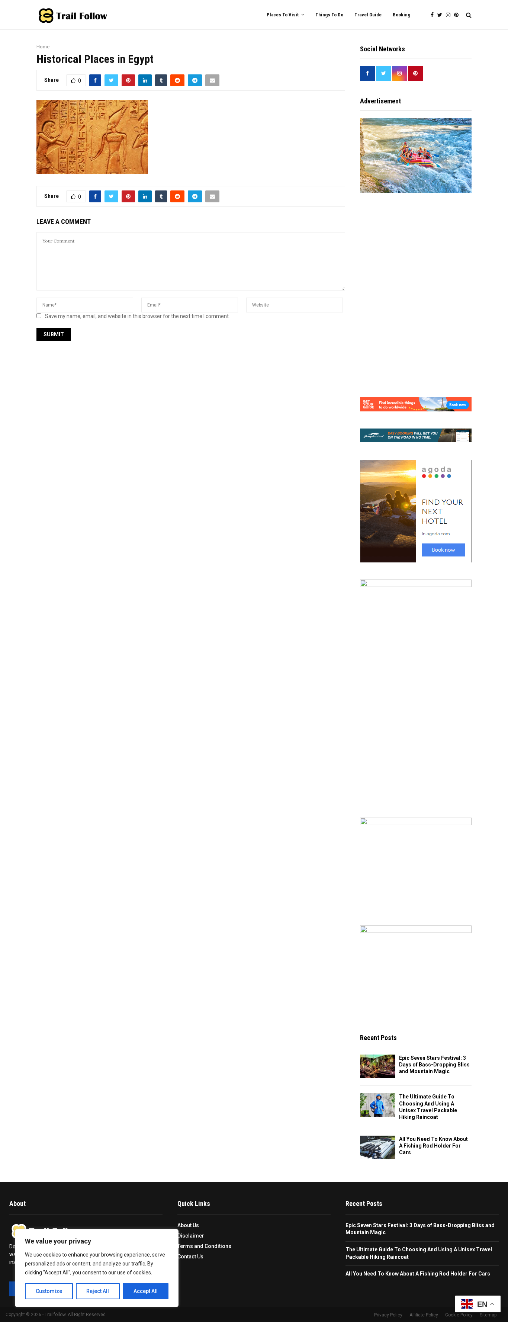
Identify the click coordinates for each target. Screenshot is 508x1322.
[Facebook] (434, 15)
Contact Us (190, 1257)
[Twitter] (441, 15)
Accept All (146, 1291)
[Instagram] (450, 15)
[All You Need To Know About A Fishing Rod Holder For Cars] (377, 1147)
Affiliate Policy (423, 1315)
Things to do (329, 14)
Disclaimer (190, 1236)
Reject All (97, 1291)
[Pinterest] (458, 15)
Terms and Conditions (204, 1246)
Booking (401, 14)
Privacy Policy (388, 1315)
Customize (49, 1291)
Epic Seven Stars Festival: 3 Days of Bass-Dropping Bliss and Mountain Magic (434, 1064)
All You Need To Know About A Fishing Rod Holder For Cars (433, 1145)
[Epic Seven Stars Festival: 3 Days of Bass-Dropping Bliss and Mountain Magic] (377, 1066)
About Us (188, 1225)
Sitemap (488, 1315)
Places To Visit (283, 14)
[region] (97, 1268)
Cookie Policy (459, 1315)
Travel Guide (368, 14)
